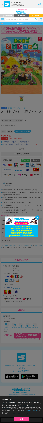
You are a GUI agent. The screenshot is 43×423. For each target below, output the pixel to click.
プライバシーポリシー (31, 410)
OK (21, 419)
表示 (39, 4)
